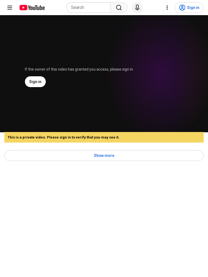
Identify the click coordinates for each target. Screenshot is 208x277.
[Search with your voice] (137, 7)
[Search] (119, 7)
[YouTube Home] (31, 7)
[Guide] (9, 7)
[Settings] (167, 7)
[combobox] (90, 7)
